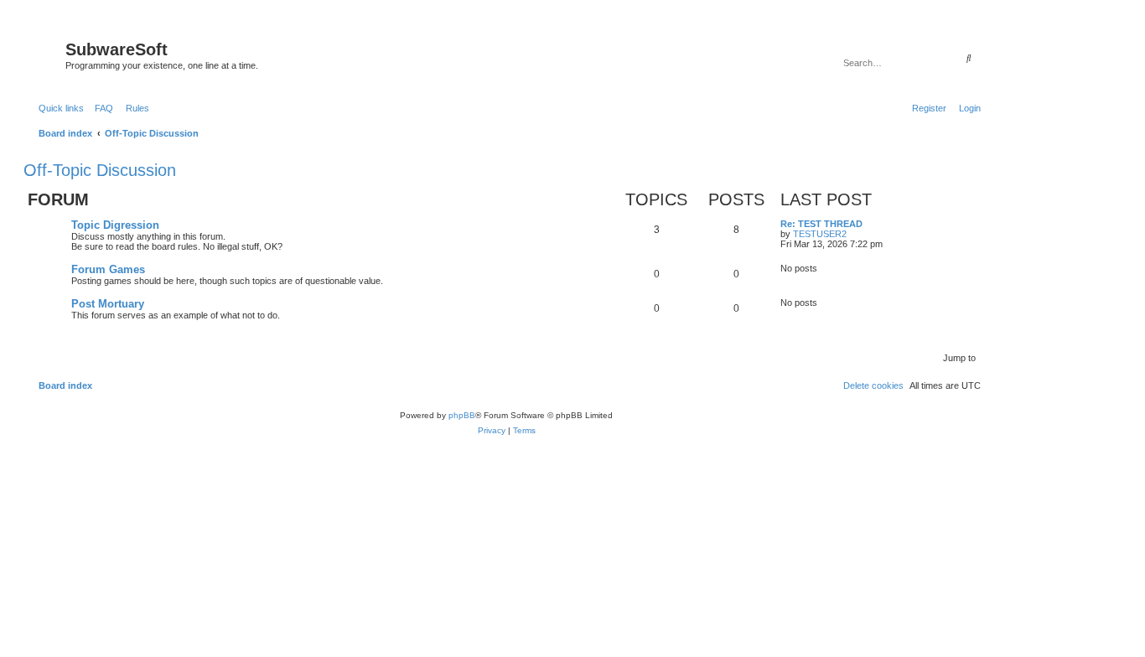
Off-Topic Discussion (99, 170)
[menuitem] (100, 108)
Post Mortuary (107, 303)
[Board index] (46, 54)
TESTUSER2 (820, 234)
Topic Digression (115, 225)
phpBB (461, 415)
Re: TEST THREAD (821, 224)
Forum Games (108, 269)
